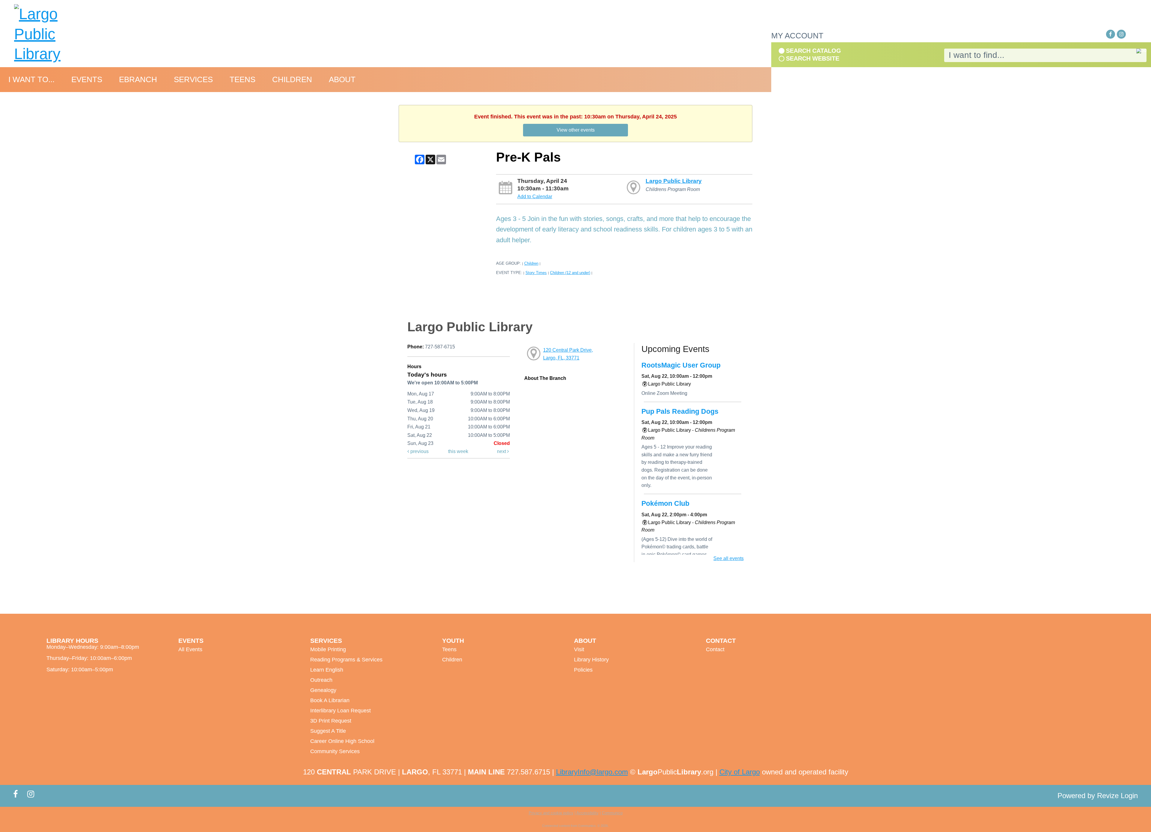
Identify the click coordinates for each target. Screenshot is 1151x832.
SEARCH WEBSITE (812, 58)
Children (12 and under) (570, 272)
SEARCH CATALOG (813, 50)
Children (531, 263)
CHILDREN (292, 79)
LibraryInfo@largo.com (592, 772)
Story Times (536, 272)
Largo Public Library (674, 181)
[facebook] (1110, 34)
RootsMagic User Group (681, 365)
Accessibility (587, 813)
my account (797, 35)
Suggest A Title (328, 731)
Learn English (326, 670)
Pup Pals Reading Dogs (679, 411)
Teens (449, 649)
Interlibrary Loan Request (340, 711)
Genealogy (323, 690)
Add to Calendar (534, 196)
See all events (728, 558)
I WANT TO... (31, 79)
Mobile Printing (328, 649)
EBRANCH (138, 79)
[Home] (55, 34)
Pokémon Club (665, 503)
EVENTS (86, 79)
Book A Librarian (329, 700)
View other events (576, 130)
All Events (190, 649)
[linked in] (1132, 34)
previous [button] (419, 451)
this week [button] (458, 451)
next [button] (502, 451)
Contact (715, 649)
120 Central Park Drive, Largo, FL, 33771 (568, 353)
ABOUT (342, 79)
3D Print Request (330, 721)
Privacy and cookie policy (551, 813)
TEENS (242, 79)
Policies (583, 670)
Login (1129, 796)
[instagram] (1121, 34)
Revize (1108, 796)
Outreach (321, 680)
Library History (591, 660)
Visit (579, 649)
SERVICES (193, 79)
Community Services (335, 751)
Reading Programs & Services (346, 660)
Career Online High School (342, 741)
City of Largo (739, 772)
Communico (612, 813)
